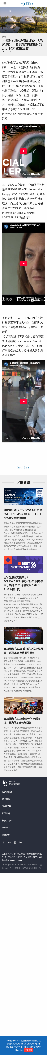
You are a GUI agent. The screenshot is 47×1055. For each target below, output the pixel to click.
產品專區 (6, 799)
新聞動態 (6, 813)
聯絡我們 (6, 834)
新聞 (4, 36)
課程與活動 (7, 806)
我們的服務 (7, 792)
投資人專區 (7, 820)
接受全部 (28, 1050)
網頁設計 (38, 867)
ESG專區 (6, 827)
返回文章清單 (23, 467)
